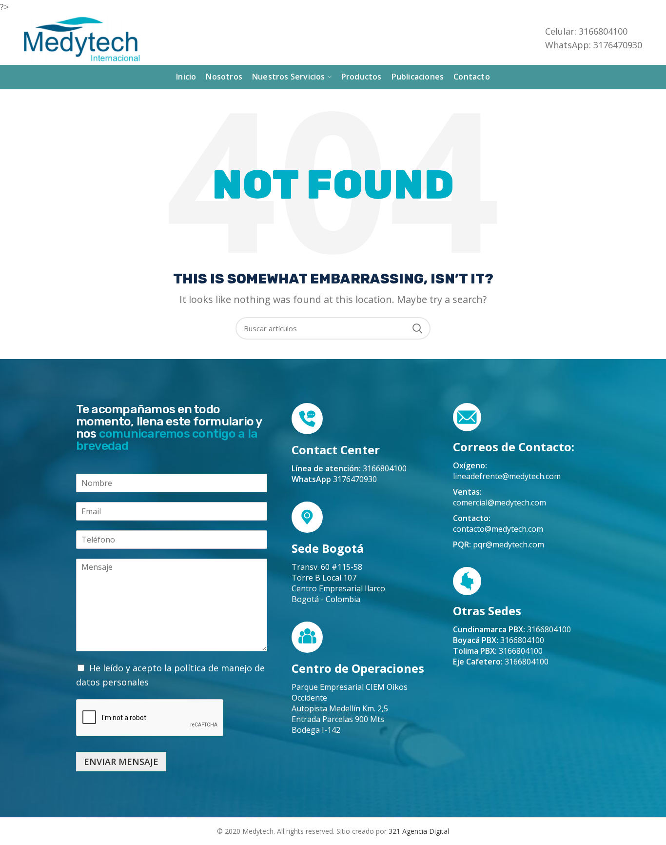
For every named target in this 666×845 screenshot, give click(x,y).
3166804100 (512, 629)
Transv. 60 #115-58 (327, 567)
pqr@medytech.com (508, 544)
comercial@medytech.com (499, 502)
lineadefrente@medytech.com (507, 476)
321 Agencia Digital (419, 831)
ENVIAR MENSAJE (121, 761)
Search (417, 328)
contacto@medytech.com (498, 528)
